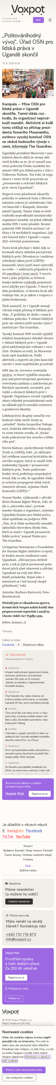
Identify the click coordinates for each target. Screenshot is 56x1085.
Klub (38, 20)
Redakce (8, 850)
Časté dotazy (12, 855)
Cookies (28, 859)
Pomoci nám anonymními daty (24, 1070)
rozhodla (30, 282)
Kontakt (20, 850)
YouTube (23, 837)
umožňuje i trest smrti (22, 273)
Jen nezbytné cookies (19, 1077)
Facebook (8, 644)
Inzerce (37, 850)
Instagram (15, 831)
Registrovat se (40, 794)
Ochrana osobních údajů (37, 855)
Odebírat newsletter (19, 901)
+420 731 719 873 (21, 935)
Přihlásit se (14, 998)
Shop (29, 850)
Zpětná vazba (28, 870)
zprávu (7, 375)
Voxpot (28, 846)
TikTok (7, 837)
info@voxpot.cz (18, 939)
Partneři (48, 850)
